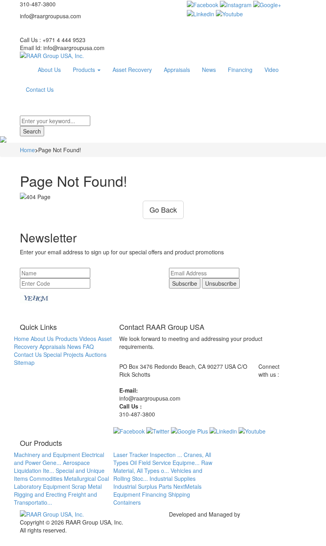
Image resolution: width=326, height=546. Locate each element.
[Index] (26, 69)
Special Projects (63, 354)
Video (271, 70)
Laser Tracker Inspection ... (147, 455)
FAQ (88, 346)
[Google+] (267, 4)
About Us (49, 70)
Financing (240, 70)
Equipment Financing (140, 494)
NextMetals (187, 486)
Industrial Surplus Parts (142, 486)
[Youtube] (229, 13)
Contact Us (40, 89)
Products (85, 70)
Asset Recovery (132, 70)
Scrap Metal (87, 486)
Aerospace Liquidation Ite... (52, 466)
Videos (87, 339)
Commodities (45, 478)
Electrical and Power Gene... (59, 459)
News (209, 70)
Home (27, 150)
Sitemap (24, 362)
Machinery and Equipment (47, 455)
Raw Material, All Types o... (162, 466)
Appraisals (177, 70)
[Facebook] (202, 4)
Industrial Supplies (172, 478)
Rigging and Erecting (40, 494)
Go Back (163, 209)
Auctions (96, 354)
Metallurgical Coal (86, 478)
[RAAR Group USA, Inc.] (163, 56)
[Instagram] (236, 4)
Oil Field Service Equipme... (165, 463)
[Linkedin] (200, 13)
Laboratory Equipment (42, 486)
